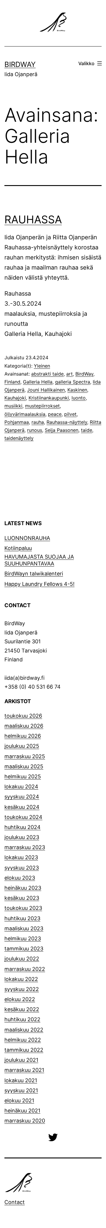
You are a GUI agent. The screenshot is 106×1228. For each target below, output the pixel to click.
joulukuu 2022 (21, 959)
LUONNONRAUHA (27, 538)
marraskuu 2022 (24, 969)
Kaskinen (77, 390)
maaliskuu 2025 (23, 766)
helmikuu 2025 (22, 776)
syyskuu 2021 (21, 1090)
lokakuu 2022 (21, 979)
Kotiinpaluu (18, 548)
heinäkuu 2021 (22, 1110)
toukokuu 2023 (23, 908)
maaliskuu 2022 (23, 1030)
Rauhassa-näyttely (67, 422)
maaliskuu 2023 (23, 928)
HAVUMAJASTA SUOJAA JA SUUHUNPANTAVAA (39, 560)
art (69, 374)
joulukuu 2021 (21, 1060)
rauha (38, 422)
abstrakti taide (47, 374)
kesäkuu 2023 (21, 898)
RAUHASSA (33, 219)
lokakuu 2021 (20, 1080)
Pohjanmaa (16, 422)
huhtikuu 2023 (22, 918)
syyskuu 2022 (21, 989)
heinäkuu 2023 (22, 888)
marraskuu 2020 (24, 1121)
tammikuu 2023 (23, 948)
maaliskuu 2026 (23, 726)
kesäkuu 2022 (21, 1009)
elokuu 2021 (19, 1100)
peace (55, 414)
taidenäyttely (19, 438)
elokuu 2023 (19, 878)
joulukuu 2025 (21, 746)
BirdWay (20, 64)
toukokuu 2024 (23, 817)
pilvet (70, 414)
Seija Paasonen (61, 430)
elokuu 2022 (19, 999)
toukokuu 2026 (23, 716)
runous (34, 430)
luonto (79, 398)
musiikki (13, 406)
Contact (14, 1202)
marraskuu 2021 (24, 1070)
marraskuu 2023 (24, 847)
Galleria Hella (37, 382)
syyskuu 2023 (21, 868)
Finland (12, 382)
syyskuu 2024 (21, 796)
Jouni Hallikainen (46, 390)
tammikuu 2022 (23, 1050)
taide (86, 430)
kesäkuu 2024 (21, 807)
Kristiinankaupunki (49, 398)
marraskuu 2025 (24, 756)
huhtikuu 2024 (22, 827)
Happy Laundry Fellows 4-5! (39, 584)
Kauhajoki (15, 398)
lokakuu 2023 (21, 857)
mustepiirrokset (42, 406)
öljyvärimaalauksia (24, 414)
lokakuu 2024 (21, 786)
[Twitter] (53, 1137)
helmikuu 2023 (22, 938)
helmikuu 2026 (22, 736)
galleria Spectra (72, 382)
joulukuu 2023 (21, 837)
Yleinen (42, 366)
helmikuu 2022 (22, 1040)
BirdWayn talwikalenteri (33, 573)
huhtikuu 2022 (22, 1019)
